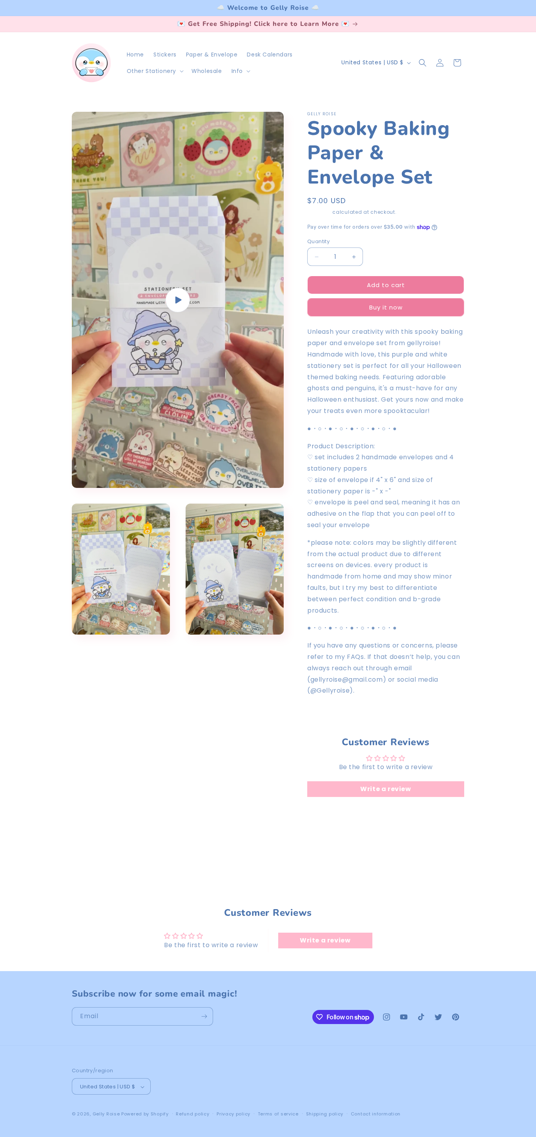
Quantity (318, 241)
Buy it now (386, 307)
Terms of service (278, 1114)
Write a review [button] (385, 788)
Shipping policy (325, 1114)
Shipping (319, 212)
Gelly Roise (106, 1114)
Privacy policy (233, 1114)
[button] (154, 71)
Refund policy (192, 1114)
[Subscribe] (204, 1016)
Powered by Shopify (145, 1114)
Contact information (376, 1114)
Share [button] (324, 715)
